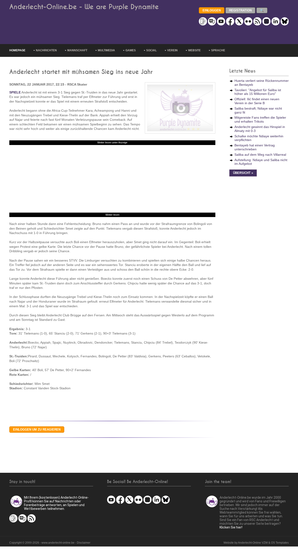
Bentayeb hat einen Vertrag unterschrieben (254, 147)
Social (151, 50)
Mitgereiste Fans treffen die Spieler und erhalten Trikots (260, 119)
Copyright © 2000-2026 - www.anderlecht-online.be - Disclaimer (49, 542)
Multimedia (106, 50)
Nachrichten (46, 50)
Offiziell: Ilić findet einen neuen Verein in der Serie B (256, 101)
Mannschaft (77, 50)
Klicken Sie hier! (231, 527)
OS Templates (280, 542)
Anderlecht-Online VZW (253, 542)
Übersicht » (243, 173)
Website (194, 50)
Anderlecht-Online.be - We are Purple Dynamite (84, 6)
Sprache (218, 50)
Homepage (17, 50)
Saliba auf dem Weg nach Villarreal (260, 154)
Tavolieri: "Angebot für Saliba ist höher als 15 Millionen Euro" (257, 92)
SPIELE (15, 92)
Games (130, 50)
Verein (172, 50)
